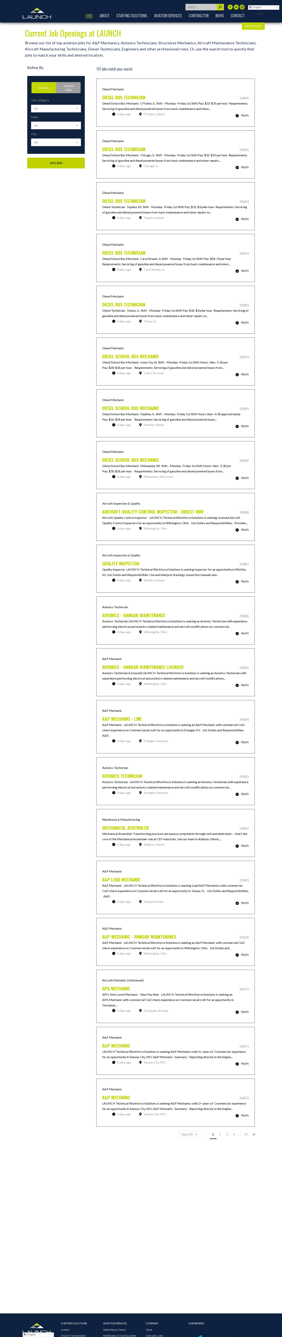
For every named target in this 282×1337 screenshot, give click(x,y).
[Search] (220, 7)
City (34, 134)
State (34, 117)
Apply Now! (56, 163)
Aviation (65, 1329)
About (149, 1329)
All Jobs (44, 88)
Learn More (175, 102)
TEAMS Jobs (68, 87)
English (256, 7)
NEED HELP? (253, 26)
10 (246, 1134)
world (259, 14)
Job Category (40, 100)
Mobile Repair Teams (114, 1329)
